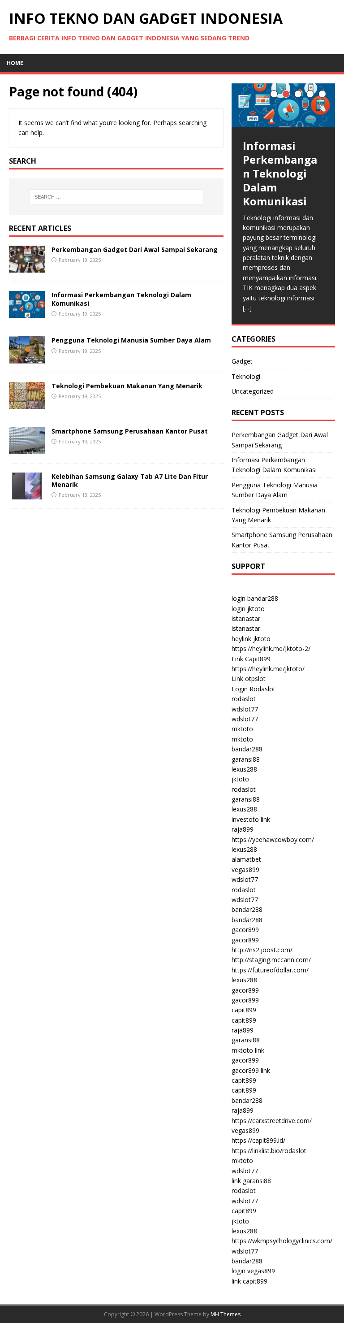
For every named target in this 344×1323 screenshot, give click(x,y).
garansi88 (246, 759)
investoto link (251, 819)
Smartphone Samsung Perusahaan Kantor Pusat (130, 431)
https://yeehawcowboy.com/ (273, 839)
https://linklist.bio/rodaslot (269, 1150)
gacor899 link (251, 1070)
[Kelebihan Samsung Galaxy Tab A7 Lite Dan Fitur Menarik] (27, 494)
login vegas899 (253, 1271)
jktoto (240, 779)
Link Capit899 (251, 659)
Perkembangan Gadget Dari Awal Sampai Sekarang (135, 249)
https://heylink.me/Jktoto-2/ (271, 648)
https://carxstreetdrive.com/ (272, 1120)
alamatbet (246, 859)
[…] (247, 308)
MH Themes (226, 1314)
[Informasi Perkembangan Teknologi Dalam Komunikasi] (27, 312)
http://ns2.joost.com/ (262, 950)
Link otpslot (249, 678)
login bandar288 (255, 598)
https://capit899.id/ (258, 1140)
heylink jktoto (251, 638)
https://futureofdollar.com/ (270, 970)
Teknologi (246, 376)
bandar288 (247, 749)
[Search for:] (116, 196)
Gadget (242, 361)
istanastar (246, 618)
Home (15, 63)
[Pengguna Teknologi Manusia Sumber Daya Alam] (27, 358)
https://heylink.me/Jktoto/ (268, 668)
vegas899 (245, 869)
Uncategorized (253, 391)
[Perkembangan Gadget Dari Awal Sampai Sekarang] (27, 267)
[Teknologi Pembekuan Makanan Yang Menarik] (27, 403)
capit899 (244, 1010)
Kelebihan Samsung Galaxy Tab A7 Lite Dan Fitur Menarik (130, 480)
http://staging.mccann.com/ (271, 959)
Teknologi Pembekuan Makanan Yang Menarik (127, 386)
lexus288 (244, 769)
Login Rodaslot (253, 689)
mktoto (242, 728)
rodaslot (244, 698)
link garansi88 (251, 1180)
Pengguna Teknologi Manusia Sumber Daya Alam (131, 340)
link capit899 (249, 1281)
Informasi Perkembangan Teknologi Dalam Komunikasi (121, 299)
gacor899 (245, 929)
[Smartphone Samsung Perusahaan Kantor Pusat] (27, 448)
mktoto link (248, 1050)
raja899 (243, 829)
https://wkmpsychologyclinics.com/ (282, 1240)
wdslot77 (245, 709)
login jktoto (248, 608)
